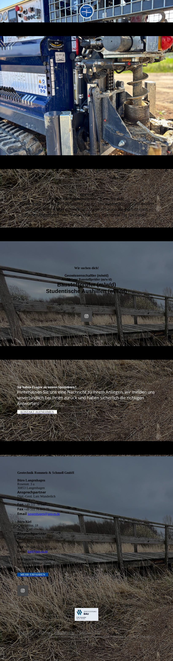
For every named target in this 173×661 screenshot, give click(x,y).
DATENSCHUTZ (90, 633)
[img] (86, 11)
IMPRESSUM (66, 633)
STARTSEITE (25, 633)
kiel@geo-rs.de (38, 551)
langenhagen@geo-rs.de (44, 514)
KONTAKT (46, 633)
